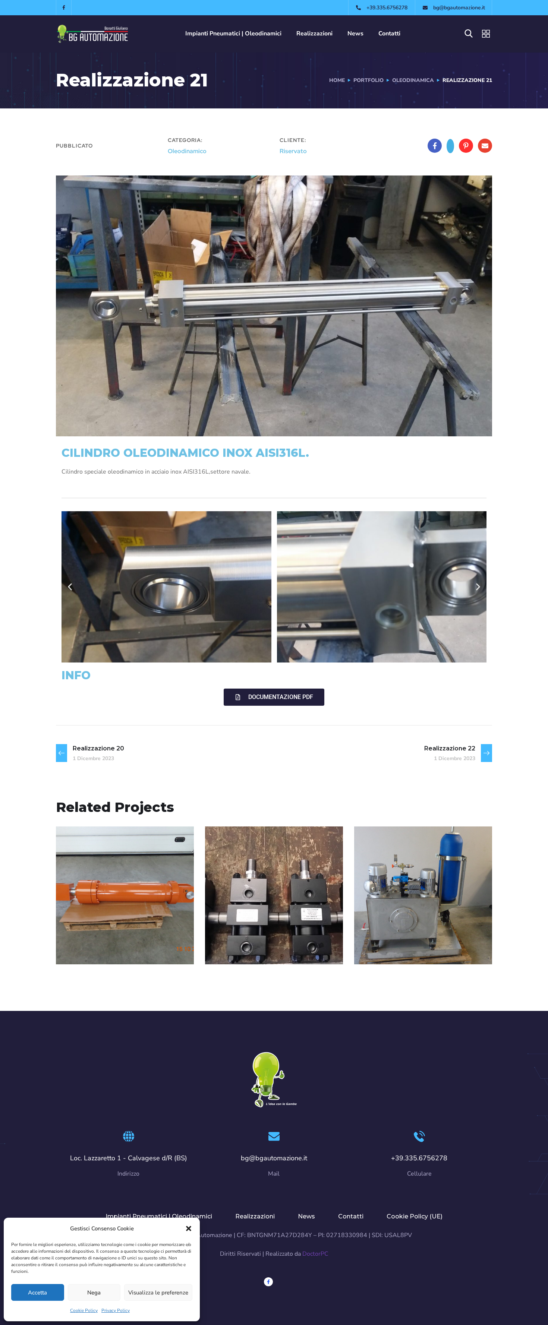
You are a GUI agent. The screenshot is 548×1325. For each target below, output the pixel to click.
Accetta (37, 1292)
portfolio (368, 80)
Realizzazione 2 (107, 935)
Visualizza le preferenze (158, 1292)
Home (337, 80)
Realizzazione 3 (405, 935)
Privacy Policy (115, 1310)
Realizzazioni (314, 33)
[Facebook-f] (64, 7)
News (355, 33)
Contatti (389, 33)
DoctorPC (315, 1254)
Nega (94, 1292)
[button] (188, 1228)
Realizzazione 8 (256, 935)
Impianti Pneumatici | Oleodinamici (233, 33)
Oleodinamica (413, 80)
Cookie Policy (84, 1310)
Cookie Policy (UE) (415, 1216)
